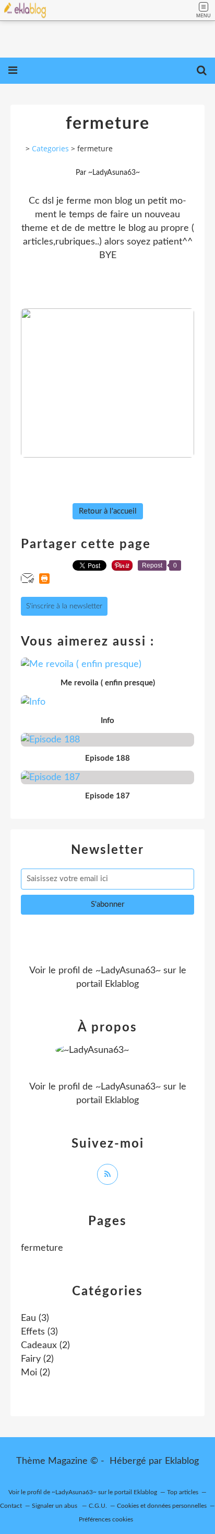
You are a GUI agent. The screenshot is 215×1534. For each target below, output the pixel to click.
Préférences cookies (106, 1519)
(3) (35, 1318)
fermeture (42, 1248)
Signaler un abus (55, 1506)
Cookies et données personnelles (162, 1506)
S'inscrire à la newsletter (64, 606)
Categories (50, 148)
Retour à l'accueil (108, 511)
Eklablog (182, 1461)
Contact (11, 1506)
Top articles (182, 1492)
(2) (45, 1345)
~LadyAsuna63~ (128, 970)
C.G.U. (98, 1506)
